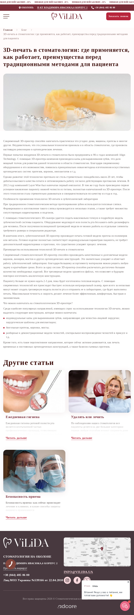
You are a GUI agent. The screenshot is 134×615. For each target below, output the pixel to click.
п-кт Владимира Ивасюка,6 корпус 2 (62, 7)
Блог (24, 29)
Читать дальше (16, 437)
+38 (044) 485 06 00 (105, 7)
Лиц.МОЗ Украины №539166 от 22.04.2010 (33, 580)
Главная (7, 29)
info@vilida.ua (78, 572)
